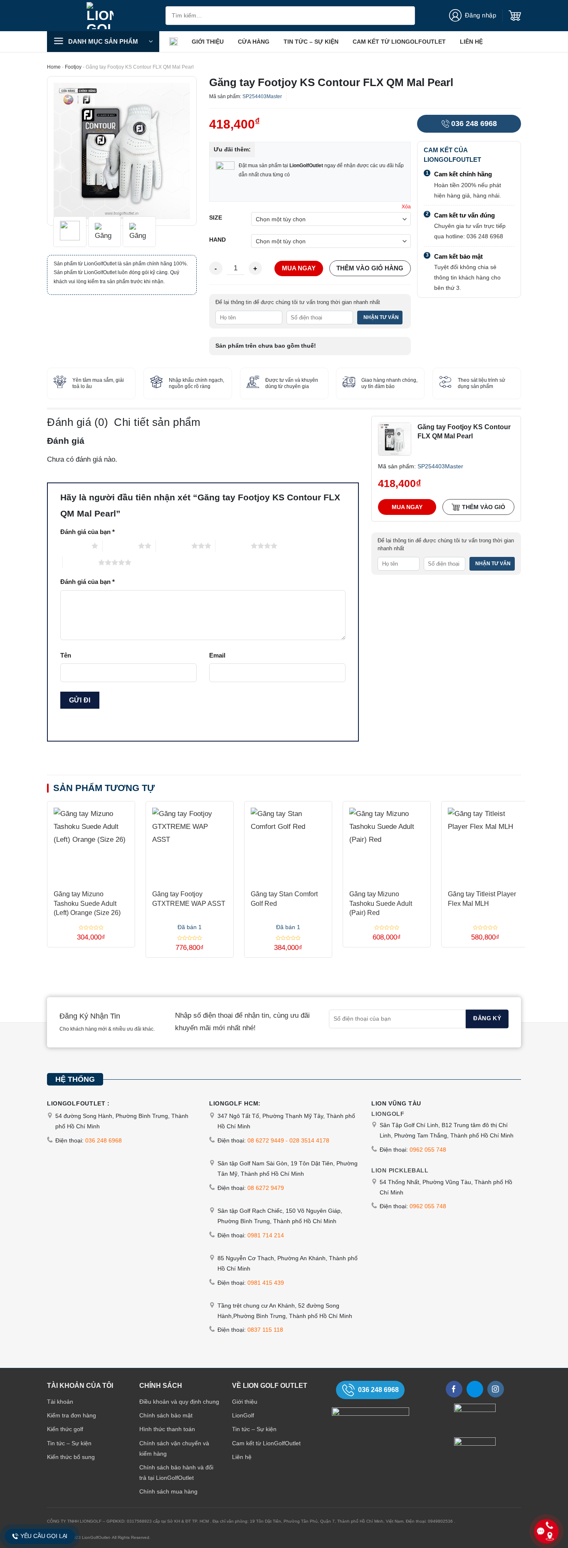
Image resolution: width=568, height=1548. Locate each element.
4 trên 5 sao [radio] (233, 545)
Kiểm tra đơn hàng (71, 1415)
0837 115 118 (265, 1329)
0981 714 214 (265, 1235)
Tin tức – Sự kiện (311, 41)
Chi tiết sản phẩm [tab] (157, 422)
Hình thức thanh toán (167, 1429)
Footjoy (73, 67)
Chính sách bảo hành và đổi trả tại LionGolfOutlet (176, 1472)
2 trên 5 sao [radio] (120, 545)
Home (54, 67)
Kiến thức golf (65, 1429)
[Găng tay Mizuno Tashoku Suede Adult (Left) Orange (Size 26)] (91, 842)
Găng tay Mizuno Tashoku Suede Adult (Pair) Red (380, 903)
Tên (65, 655)
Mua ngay (299, 268)
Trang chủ (173, 42)
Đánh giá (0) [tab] (77, 422)
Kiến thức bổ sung (71, 1457)
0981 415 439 (265, 1282)
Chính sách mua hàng (168, 1491)
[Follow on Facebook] (454, 1389)
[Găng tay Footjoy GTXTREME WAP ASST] (189, 842)
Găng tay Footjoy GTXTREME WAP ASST (188, 898)
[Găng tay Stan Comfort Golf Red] (288, 842)
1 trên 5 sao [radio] (73, 545)
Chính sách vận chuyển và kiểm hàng (174, 1448)
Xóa (406, 207)
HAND (217, 240)
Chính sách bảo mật (166, 1415)
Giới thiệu (208, 41)
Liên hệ (471, 41)
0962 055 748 (428, 1149)
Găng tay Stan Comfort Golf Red (284, 898)
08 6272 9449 (265, 1140)
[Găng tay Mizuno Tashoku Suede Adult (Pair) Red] (386, 842)
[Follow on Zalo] (475, 1389)
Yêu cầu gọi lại (44, 1536)
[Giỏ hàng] (515, 15)
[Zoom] (58, 214)
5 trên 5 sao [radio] (80, 562)
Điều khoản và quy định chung (179, 1401)
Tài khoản (60, 1401)
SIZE (215, 218)
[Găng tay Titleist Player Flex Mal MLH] (485, 842)
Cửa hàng (253, 41)
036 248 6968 (474, 123)
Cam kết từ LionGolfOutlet (399, 41)
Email (217, 655)
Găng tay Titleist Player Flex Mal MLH (482, 898)
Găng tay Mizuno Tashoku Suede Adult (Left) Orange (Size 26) (87, 903)
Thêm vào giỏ (483, 507)
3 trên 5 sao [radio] (173, 545)
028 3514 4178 (309, 1140)
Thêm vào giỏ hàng (369, 268)
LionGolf (243, 1415)
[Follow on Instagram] (495, 1389)
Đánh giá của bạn (87, 531)
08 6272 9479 (265, 1187)
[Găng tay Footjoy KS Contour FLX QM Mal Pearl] (394, 439)
